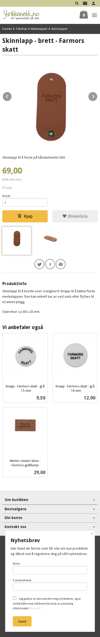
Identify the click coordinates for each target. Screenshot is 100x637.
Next (97, 96)
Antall (6, 196)
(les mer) (35, 608)
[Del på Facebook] (50, 264)
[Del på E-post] (61, 264)
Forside (7, 29)
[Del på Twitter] (39, 264)
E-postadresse (22, 580)
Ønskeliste (77, 216)
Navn (16, 563)
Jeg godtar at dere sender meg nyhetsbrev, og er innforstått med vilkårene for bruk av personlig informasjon (47, 603)
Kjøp (28, 216)
